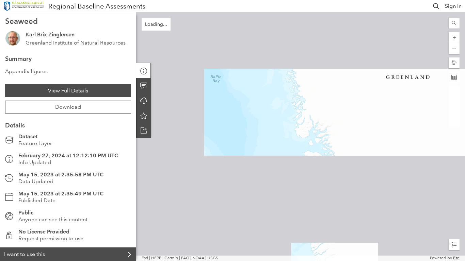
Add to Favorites (143, 115)
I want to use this (24, 254)
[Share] (143, 130)
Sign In (453, 6)
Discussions (143, 85)
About (143, 70)
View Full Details (68, 90)
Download (68, 107)
